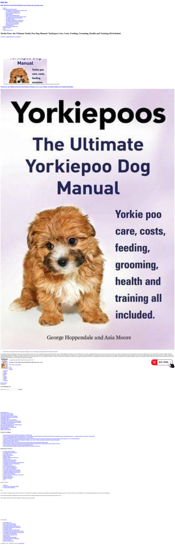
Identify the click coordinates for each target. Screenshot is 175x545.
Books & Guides (7, 27)
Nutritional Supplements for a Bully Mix (14, 20)
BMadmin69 (9, 36)
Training (5, 376)
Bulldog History (9, 14)
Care (10, 367)
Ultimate (5, 378)
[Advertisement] (42, 48)
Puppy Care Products (16, 364)
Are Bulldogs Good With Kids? (13, 11)
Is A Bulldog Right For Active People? (14, 21)
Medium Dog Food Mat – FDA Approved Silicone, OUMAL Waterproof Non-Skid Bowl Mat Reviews (25, 442)
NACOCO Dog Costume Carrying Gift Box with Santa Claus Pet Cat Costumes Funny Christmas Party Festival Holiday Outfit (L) (31, 443)
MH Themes (21, 543)
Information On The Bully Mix (10, 9)
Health (4, 371)
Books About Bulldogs (8, 455)
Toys (4, 28)
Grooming (5, 370)
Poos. (4, 375)
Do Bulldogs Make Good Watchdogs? (14, 17)
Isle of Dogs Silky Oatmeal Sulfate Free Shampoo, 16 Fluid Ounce (17, 435)
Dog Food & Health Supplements (10, 26)
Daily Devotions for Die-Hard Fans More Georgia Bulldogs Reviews (18, 444)
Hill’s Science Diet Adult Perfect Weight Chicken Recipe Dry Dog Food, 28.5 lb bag (21, 446)
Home (4, 8)
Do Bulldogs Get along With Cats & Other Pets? (16, 10)
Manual (5, 374)
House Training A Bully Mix (12, 24)
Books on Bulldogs (16, 36)
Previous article (4, 382)
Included (5, 373)
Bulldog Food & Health (6, 429)
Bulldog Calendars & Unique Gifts (10, 457)
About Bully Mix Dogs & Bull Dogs (8, 427)
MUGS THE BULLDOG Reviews (11, 441)
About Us (5, 485)
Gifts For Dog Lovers (8, 30)
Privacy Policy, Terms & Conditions (11, 486)
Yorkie (4, 379)
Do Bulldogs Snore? (10, 19)
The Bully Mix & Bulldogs (9, 451)
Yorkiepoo (5, 380)
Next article (3, 384)
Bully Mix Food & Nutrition (9, 461)
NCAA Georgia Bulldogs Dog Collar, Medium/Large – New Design (18, 437)
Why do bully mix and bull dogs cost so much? (16, 16)
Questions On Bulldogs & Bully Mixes (11, 472)
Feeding (11, 369)
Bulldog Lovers (6, 458)
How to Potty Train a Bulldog (12, 22)
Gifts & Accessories (7, 478)
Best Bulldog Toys (10, 25)
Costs (10, 368)
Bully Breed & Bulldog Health (12, 15)
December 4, (3, 36)
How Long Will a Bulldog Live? (13, 12)
